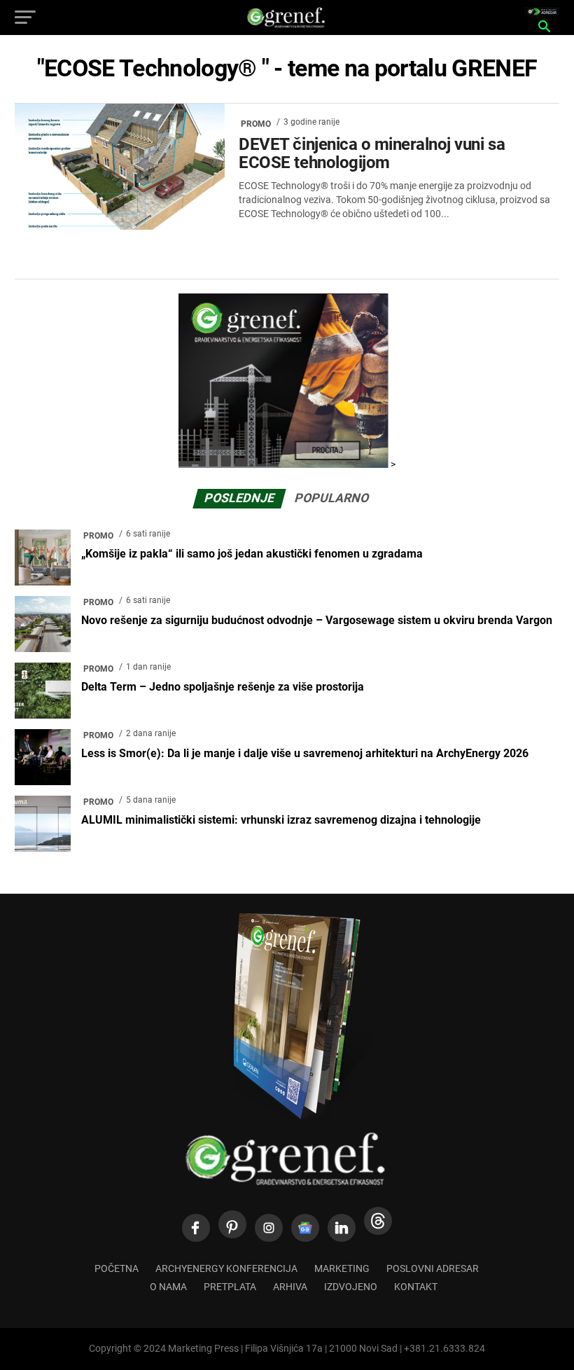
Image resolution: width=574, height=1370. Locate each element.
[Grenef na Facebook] (196, 1228)
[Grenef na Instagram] (269, 1228)
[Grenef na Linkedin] (342, 1228)
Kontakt (416, 1287)
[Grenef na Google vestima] (305, 1228)
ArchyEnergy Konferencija (226, 1269)
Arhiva (290, 1287)
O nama (168, 1287)
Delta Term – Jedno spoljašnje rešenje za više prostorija (222, 686)
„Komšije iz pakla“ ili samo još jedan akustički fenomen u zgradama (252, 553)
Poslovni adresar (432, 1269)
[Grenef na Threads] (378, 1221)
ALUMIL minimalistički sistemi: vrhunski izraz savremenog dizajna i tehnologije (281, 819)
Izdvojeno (350, 1287)
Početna (116, 1269)
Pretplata (230, 1287)
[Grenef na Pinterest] (232, 1224)
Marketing (342, 1269)
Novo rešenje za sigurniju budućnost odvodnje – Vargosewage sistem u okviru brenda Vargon (316, 620)
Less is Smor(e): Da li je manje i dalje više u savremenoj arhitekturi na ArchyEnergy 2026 (304, 753)
